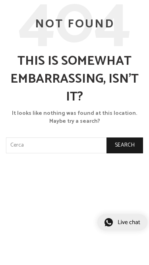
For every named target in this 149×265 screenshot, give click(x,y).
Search (125, 145)
